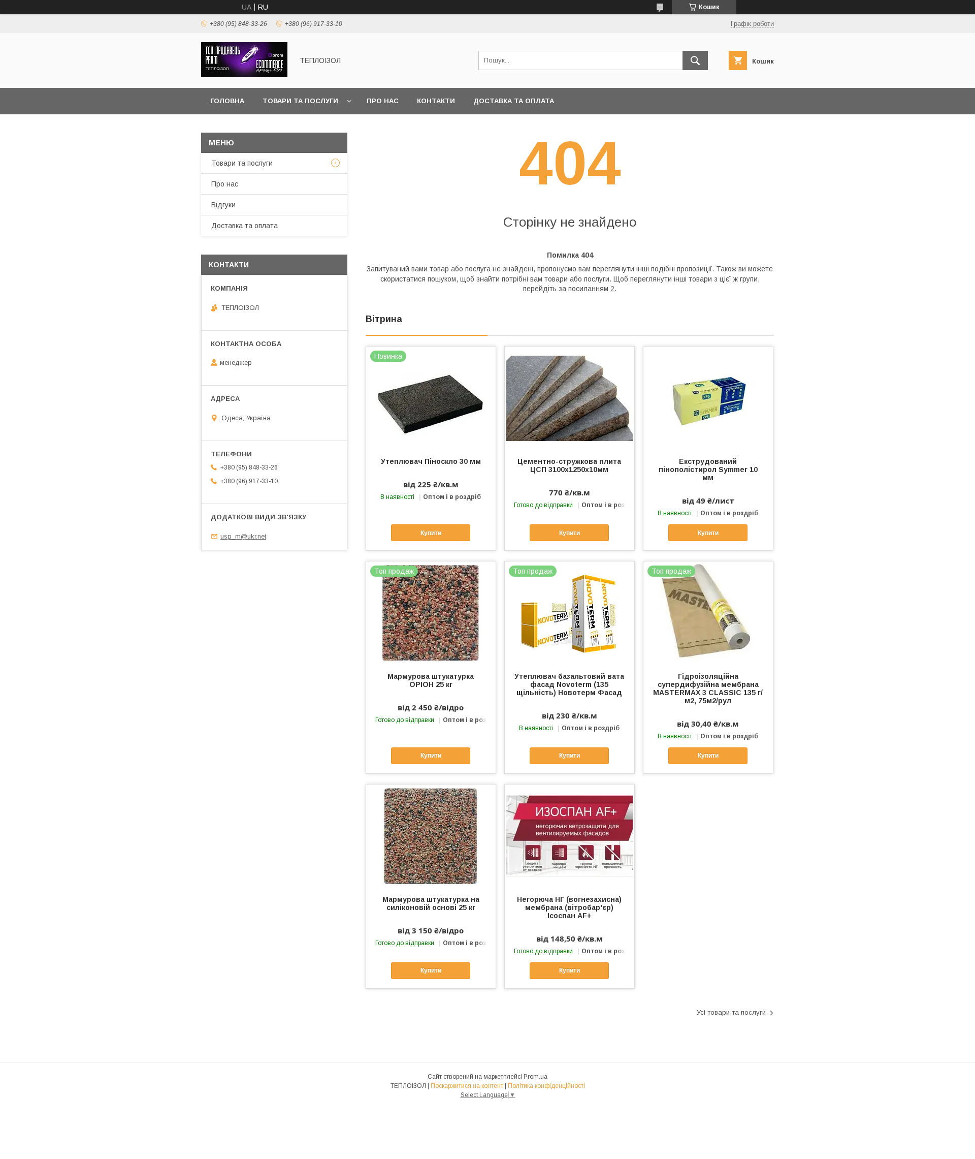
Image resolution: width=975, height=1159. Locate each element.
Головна (227, 101)
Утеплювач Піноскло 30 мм (431, 461)
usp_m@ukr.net (243, 536)
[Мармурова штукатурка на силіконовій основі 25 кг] (431, 835)
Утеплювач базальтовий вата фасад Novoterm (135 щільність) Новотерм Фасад (569, 684)
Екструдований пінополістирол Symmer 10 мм (708, 469)
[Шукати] (695, 60)
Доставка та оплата (513, 101)
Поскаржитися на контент (467, 1085)
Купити (430, 533)
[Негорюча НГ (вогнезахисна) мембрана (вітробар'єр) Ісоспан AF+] (569, 835)
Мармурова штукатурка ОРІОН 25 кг (430, 680)
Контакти (436, 101)
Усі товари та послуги (731, 1012)
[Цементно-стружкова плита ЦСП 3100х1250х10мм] (569, 397)
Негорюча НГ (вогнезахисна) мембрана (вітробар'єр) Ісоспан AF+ (569, 907)
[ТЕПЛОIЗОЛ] (244, 75)
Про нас (383, 101)
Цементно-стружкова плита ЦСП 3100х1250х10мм (569, 465)
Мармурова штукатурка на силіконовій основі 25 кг (430, 903)
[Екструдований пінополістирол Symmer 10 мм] (708, 397)
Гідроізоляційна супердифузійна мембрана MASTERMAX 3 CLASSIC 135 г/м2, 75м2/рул (708, 688)
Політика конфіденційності (546, 1085)
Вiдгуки (223, 205)
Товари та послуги (300, 101)
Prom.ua (535, 1076)
